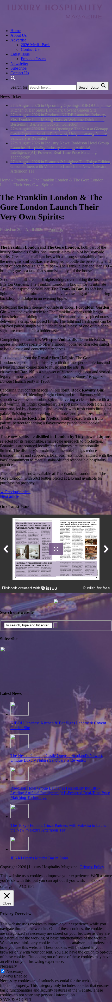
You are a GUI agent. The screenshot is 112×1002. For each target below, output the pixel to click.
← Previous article (15, 492)
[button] (13, 79)
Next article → (12, 496)
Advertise (18, 40)
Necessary (14, 971)
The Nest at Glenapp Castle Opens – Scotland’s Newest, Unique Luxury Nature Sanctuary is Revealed (56, 757)
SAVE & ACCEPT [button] (16, 999)
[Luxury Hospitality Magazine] (54, 22)
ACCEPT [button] (27, 886)
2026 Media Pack (35, 44)
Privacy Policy (92, 867)
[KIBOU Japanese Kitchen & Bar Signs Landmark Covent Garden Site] (19, 714)
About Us (18, 35)
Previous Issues (33, 59)
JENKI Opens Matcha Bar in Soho (39, 858)
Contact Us (30, 49)
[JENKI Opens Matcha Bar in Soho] (19, 849)
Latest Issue (20, 54)
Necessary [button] (8, 966)
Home (15, 30)
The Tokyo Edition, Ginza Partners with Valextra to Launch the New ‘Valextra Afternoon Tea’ (59, 827)
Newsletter (19, 63)
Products (55, 229)
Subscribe (18, 68)
